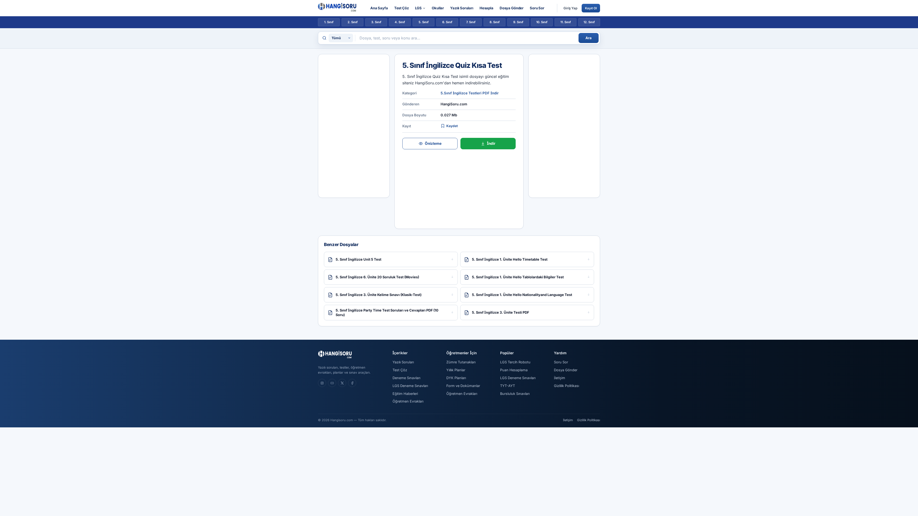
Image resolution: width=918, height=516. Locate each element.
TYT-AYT (507, 386)
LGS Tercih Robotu (515, 362)
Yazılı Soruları (461, 8)
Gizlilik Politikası (566, 386)
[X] (342, 383)
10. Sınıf (541, 22)
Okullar (438, 8)
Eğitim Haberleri (405, 394)
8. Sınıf (495, 22)
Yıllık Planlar (455, 370)
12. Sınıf (589, 22)
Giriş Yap (570, 8)
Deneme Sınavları (406, 378)
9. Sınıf (518, 22)
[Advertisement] (353, 126)
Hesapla (486, 8)
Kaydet (452, 126)
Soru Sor (537, 8)
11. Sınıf (565, 22)
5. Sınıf (424, 22)
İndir (491, 143)
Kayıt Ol (591, 8)
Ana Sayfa (379, 8)
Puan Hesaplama (514, 370)
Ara (588, 38)
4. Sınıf (400, 22)
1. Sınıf (328, 22)
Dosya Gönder (512, 8)
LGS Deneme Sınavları (410, 386)
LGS (418, 8)
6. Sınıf (447, 22)
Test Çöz (401, 8)
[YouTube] (332, 383)
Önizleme (433, 143)
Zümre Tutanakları (460, 362)
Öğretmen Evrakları (408, 401)
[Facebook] (352, 383)
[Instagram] (322, 383)
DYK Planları (456, 378)
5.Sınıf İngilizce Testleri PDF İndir (470, 93)
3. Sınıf (376, 22)
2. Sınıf (353, 22)
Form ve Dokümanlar (463, 386)
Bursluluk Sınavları (515, 394)
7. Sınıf (470, 22)
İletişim (559, 378)
